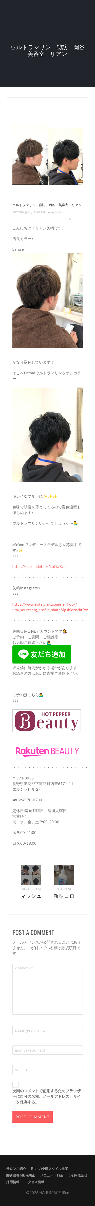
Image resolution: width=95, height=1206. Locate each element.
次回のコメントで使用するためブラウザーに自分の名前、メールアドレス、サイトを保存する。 (46, 1096)
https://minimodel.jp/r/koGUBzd (39, 566)
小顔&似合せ (77, 1175)
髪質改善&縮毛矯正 (20, 1175)
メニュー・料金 (51, 1175)
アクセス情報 (34, 1182)
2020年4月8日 (22, 212)
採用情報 (13, 1182)
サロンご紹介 (16, 1169)
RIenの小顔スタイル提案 (49, 1169)
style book (57, 212)
